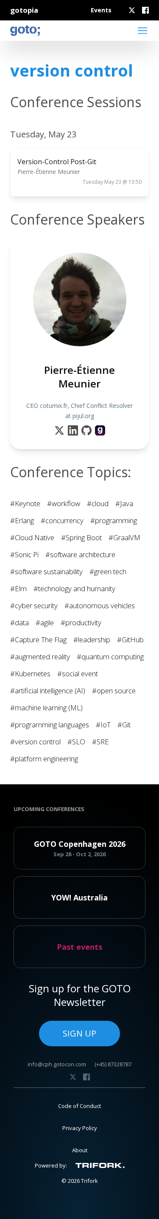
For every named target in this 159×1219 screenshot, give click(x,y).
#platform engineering (44, 758)
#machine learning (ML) (46, 707)
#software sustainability (46, 571)
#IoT (103, 724)
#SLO (76, 741)
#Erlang (22, 520)
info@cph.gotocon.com (57, 1064)
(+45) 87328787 (113, 1064)
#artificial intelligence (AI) (47, 690)
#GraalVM (124, 537)
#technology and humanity (74, 588)
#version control (35, 741)
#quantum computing (110, 656)
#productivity (81, 622)
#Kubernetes (30, 673)
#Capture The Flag (38, 639)
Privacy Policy (79, 1128)
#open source (114, 690)
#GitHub (130, 639)
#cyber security (34, 605)
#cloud (98, 503)
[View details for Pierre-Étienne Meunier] (100, 430)
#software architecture (80, 554)
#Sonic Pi (24, 554)
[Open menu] (142, 30)
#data (19, 622)
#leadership (91, 639)
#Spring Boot (81, 537)
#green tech (107, 571)
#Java (124, 503)
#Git (124, 724)
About (79, 1150)
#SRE (100, 741)
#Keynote (25, 503)
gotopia (24, 10)
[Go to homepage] (25, 30)
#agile (45, 622)
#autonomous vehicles (99, 605)
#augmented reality (40, 656)
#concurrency (62, 520)
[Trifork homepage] (100, 1165)
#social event (77, 673)
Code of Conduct (79, 1106)
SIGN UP (79, 1033)
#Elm (18, 588)
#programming (113, 520)
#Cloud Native (32, 537)
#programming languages (49, 724)
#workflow (63, 503)
